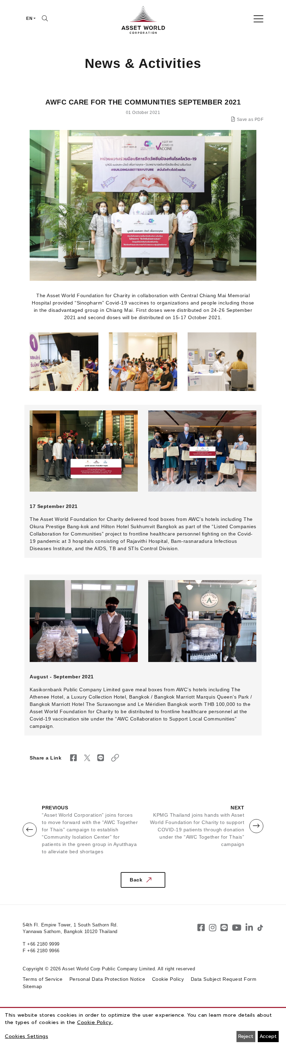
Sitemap (32, 986)
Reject (245, 1036)
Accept (268, 1036)
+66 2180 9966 (43, 950)
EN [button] (29, 18)
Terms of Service (42, 979)
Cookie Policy (168, 979)
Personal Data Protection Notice (107, 979)
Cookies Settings (26, 1036)
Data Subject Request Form (224, 979)
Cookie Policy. (95, 1022)
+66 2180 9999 (43, 944)
